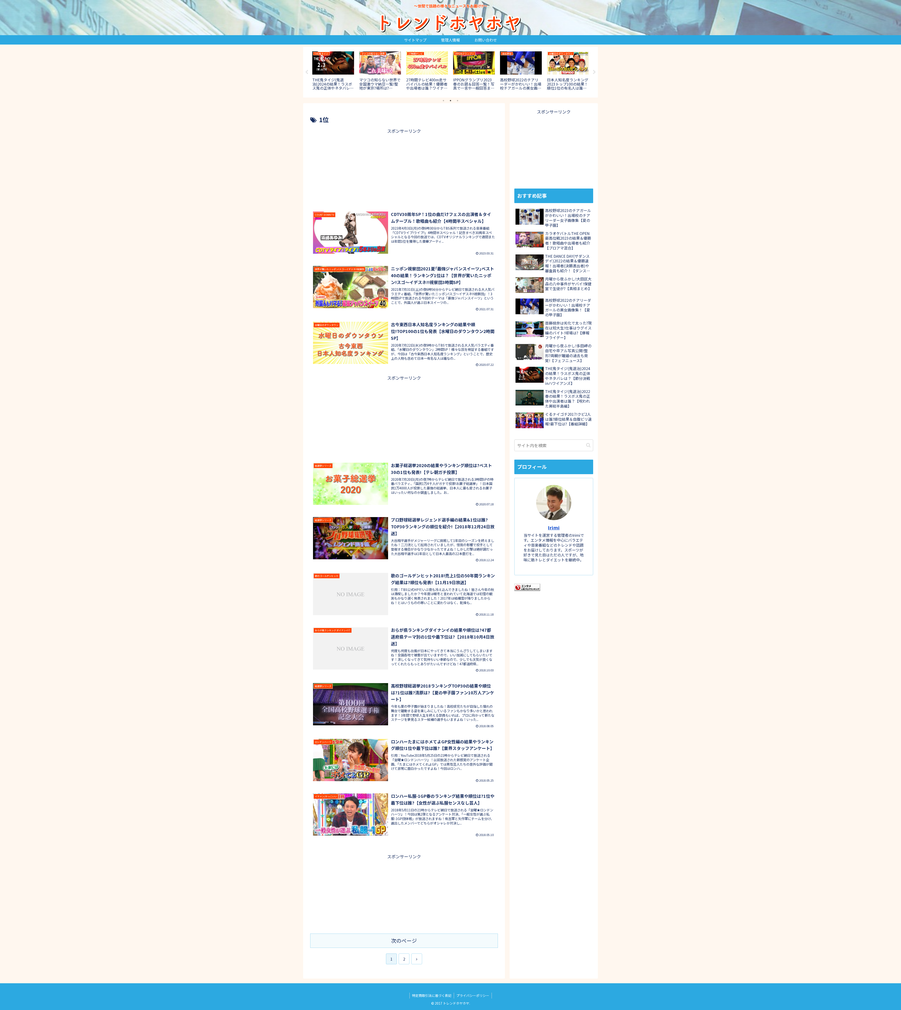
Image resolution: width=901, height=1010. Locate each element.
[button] (588, 445)
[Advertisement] (404, 167)
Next (594, 72)
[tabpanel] (333, 71)
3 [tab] (457, 100)
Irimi (554, 527)
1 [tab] (443, 100)
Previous (306, 72)
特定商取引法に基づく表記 (431, 995)
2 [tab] (450, 100)
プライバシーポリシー (472, 995)
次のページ (404, 940)
